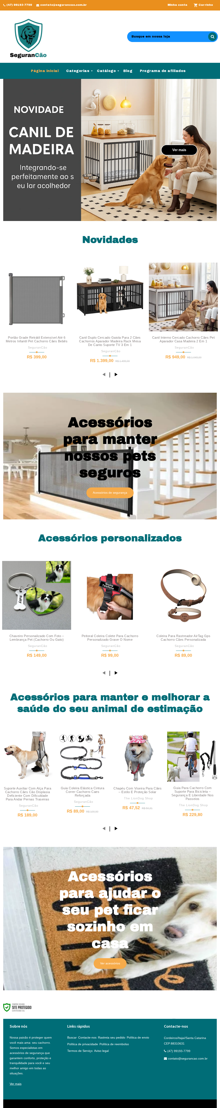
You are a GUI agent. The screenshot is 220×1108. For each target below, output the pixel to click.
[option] (110, 150)
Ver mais (179, 150)
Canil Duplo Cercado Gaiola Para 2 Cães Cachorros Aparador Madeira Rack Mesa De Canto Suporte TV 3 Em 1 (110, 341)
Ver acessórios (110, 963)
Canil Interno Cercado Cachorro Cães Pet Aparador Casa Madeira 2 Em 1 (183, 339)
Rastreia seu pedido (111, 1037)
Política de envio (138, 1037)
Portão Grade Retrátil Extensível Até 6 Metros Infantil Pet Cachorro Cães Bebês (37, 339)
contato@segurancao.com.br (63, 4)
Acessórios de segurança (110, 492)
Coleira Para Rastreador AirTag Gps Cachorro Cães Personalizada (183, 637)
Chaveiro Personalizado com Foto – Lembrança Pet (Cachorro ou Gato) (36, 637)
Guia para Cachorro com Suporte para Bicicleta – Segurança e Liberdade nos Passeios (192, 793)
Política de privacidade (82, 1044)
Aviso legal (101, 1050)
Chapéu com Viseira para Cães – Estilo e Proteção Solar (137, 790)
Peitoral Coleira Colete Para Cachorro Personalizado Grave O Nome (110, 637)
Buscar (72, 1037)
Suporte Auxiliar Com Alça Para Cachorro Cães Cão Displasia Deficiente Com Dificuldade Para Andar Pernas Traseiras (27, 793)
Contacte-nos (87, 1037)
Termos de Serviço (80, 1050)
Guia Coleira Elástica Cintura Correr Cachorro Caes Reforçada (82, 791)
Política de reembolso (114, 1044)
